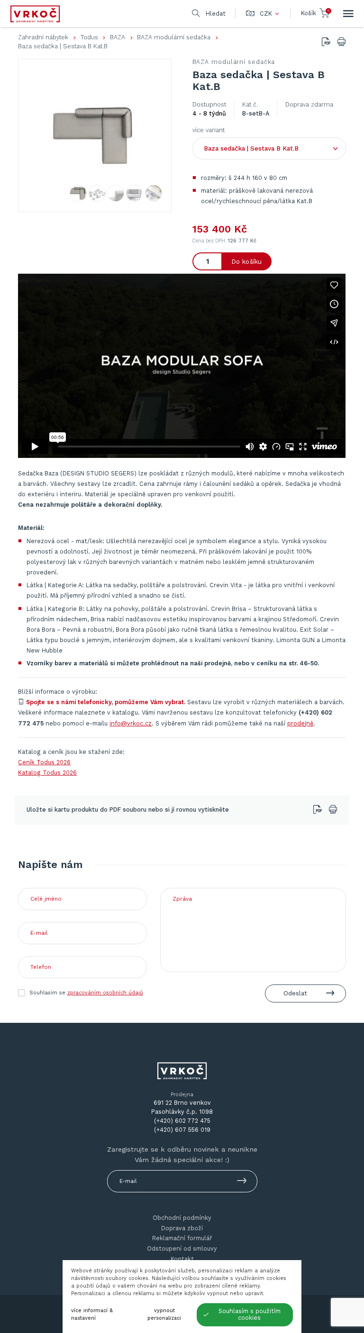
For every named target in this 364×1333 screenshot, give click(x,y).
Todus (89, 37)
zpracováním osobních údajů (105, 993)
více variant (208, 130)
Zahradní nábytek (43, 37)
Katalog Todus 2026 (47, 772)
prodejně (300, 723)
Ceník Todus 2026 (44, 762)
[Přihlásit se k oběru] (242, 1182)
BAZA (117, 37)
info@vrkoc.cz (130, 723)
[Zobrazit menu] (348, 14)
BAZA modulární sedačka (173, 37)
